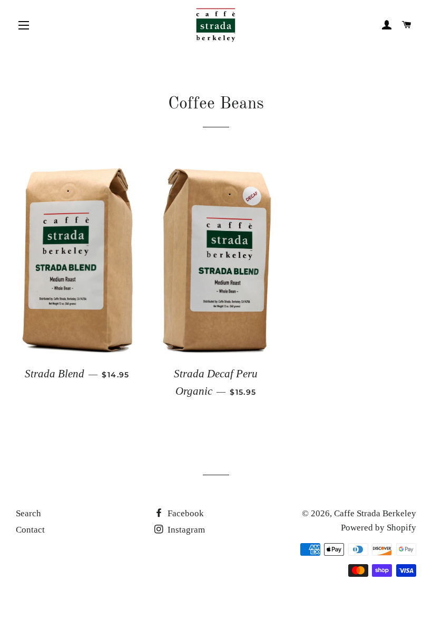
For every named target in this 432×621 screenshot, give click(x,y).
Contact (30, 530)
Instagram (185, 530)
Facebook (184, 513)
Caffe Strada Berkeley (375, 513)
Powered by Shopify (378, 528)
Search (28, 513)
